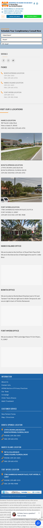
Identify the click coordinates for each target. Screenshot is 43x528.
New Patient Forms (9, 414)
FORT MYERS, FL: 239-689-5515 (12, 13)
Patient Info (6, 385)
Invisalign (5, 395)
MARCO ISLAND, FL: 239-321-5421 (13, 11)
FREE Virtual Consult (32, 16)
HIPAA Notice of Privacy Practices (15, 388)
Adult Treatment (8, 401)
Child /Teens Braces (9, 398)
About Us (5, 382)
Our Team (5, 391)
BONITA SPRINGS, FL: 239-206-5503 (13, 9)
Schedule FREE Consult (14, 16)
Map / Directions (8, 417)
